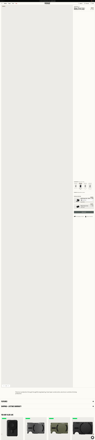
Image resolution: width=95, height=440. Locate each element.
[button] (80, 3)
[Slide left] (2, 434)
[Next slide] (8, 385)
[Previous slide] (4, 385)
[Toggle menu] (1, 3)
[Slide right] (93, 434)
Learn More (83, 201)
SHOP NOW (52, 1)
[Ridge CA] (47, 3)
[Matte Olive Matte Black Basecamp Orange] (87, 200)
